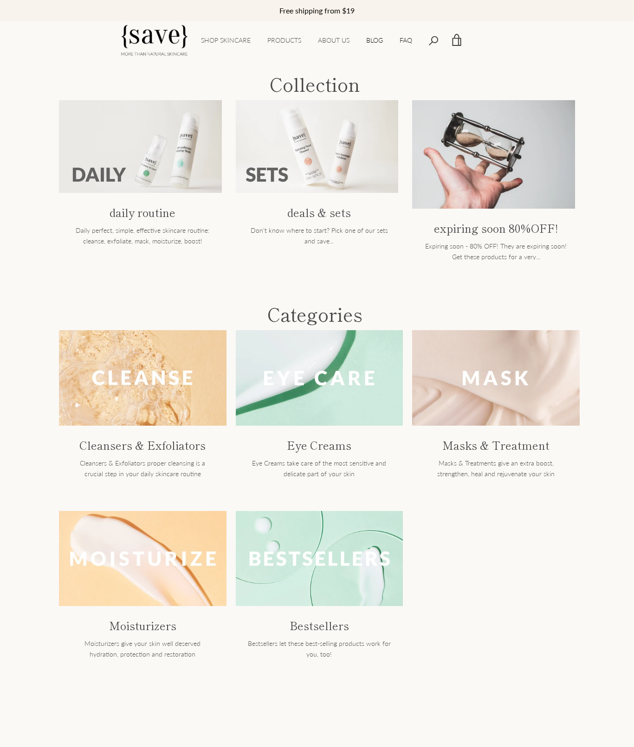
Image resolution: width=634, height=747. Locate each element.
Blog (374, 40)
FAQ (406, 40)
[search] (433, 40)
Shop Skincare (226, 40)
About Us (333, 40)
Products (284, 40)
